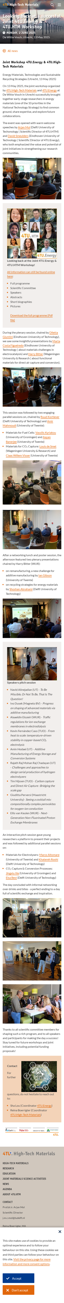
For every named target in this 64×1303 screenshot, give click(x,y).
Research (8, 1168)
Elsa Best (11, 877)
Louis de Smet (47, 446)
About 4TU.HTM (12, 1194)
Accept (16, 1278)
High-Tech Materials (15, 1163)
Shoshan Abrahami (21, 589)
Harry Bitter (35, 354)
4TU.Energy (49, 90)
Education (9, 1174)
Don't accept (20, 1290)
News (6, 1184)
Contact (8, 1202)
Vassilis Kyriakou (45, 432)
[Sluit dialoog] (60, 1231)
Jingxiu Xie (12, 873)
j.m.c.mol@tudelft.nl (14, 1217)
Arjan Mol (24, 127)
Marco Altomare (49, 854)
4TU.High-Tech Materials (21, 90)
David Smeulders (18, 135)
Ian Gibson (45, 575)
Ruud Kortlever (50, 416)
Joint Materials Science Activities (24, 1179)
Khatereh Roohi (48, 859)
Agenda (7, 1189)
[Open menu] (59, 5)
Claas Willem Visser (18, 455)
